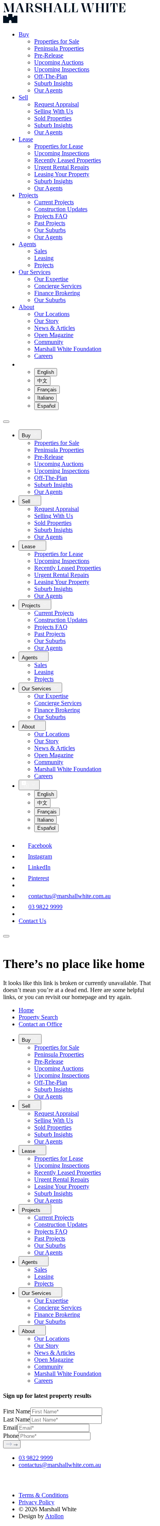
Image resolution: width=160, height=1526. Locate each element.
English (45, 372)
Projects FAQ (51, 216)
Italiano (45, 398)
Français (47, 390)
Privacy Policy (36, 1502)
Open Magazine (53, 335)
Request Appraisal (56, 104)
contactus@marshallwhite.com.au (69, 896)
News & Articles (54, 328)
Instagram (40, 856)
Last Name (16, 1419)
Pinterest (38, 878)
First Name (16, 1411)
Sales (40, 251)
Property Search (38, 1017)
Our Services (34, 272)
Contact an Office (40, 1024)
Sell (23, 97)
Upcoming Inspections (61, 69)
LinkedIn (39, 867)
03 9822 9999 (45, 907)
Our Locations (52, 314)
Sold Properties (52, 118)
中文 (42, 381)
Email (10, 1427)
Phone (11, 1435)
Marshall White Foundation (67, 349)
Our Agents (48, 90)
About (26, 307)
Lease (26, 139)
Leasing (44, 258)
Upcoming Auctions (58, 62)
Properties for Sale (56, 41)
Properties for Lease (58, 146)
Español (46, 406)
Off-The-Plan (50, 76)
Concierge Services (58, 286)
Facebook (40, 845)
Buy (24, 34)
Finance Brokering (57, 293)
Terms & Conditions (43, 1495)
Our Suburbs (50, 230)
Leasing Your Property (61, 174)
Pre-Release (48, 55)
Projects (28, 195)
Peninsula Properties (59, 48)
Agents (27, 244)
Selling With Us (53, 111)
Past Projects (49, 223)
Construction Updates (60, 209)
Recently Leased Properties (67, 160)
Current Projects (54, 202)
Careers (43, 356)
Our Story (46, 321)
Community (48, 342)
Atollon (54, 1516)
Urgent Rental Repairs (61, 167)
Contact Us (32, 921)
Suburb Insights (53, 83)
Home (26, 1010)
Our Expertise (51, 279)
